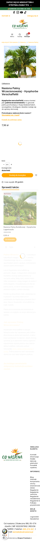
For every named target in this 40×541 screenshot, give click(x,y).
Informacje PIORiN (34, 458)
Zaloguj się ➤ (32, 16)
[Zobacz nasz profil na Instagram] (17, 12)
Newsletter (34, 519)
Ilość (3, 161)
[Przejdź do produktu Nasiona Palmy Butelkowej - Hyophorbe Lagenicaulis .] (20, 208)
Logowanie (34, 517)
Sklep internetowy (17, 538)
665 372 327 (28, 529)
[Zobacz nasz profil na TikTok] (25, 12)
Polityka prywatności (35, 504)
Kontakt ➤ (6, 16)
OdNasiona (6, 83)
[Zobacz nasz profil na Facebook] (14, 12)
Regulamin (34, 490)
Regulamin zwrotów (34, 493)
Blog (32, 477)
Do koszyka (10, 239)
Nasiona (23, 42)
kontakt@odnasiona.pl (23, 532)
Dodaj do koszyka (17, 175)
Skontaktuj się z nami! (10, 115)
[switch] (5, 537)
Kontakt (33, 454)
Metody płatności (34, 462)
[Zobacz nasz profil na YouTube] (21, 12)
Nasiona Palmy (33, 42)
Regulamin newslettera (35, 497)
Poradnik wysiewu (33, 466)
